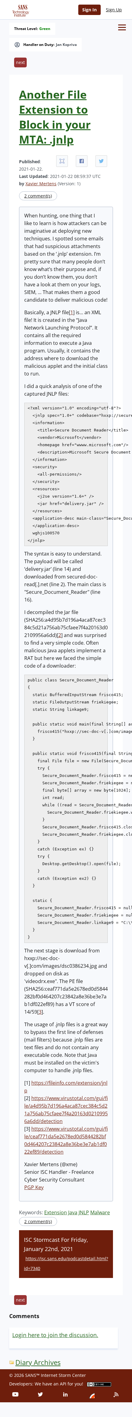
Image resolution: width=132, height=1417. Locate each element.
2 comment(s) (38, 196)
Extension (55, 1212)
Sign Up (114, 10)
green (44, 28)
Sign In (89, 10)
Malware (100, 1212)
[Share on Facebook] (81, 161)
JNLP (84, 1212)
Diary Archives (37, 1362)
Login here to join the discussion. (55, 1335)
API (63, 1384)
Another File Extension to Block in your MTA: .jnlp (55, 117)
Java (72, 1212)
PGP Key (34, 1187)
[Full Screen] (62, 161)
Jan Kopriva (66, 44)
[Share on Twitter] (101, 161)
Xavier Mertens (40, 184)
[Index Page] (19, 9)
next (20, 62)
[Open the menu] (122, 27)
